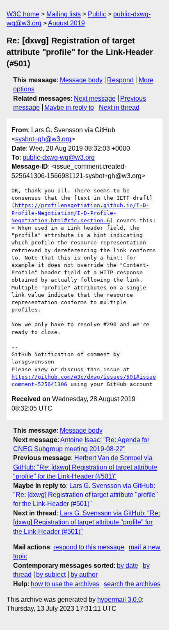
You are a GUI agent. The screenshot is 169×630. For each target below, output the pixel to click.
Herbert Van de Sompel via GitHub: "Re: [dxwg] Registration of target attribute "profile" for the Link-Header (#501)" (85, 467)
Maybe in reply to (69, 107)
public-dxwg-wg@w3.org (59, 157)
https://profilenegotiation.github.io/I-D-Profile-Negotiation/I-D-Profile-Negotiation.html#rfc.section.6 (80, 212)
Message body (81, 80)
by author (84, 574)
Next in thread (119, 107)
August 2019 (66, 23)
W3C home (23, 14)
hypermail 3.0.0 (119, 599)
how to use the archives (65, 583)
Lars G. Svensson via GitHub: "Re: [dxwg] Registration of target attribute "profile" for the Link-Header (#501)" (85, 495)
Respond (120, 80)
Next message (95, 98)
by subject (51, 574)
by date (127, 565)
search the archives (132, 583)
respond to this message (88, 547)
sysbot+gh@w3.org (43, 138)
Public (97, 14)
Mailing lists (63, 14)
